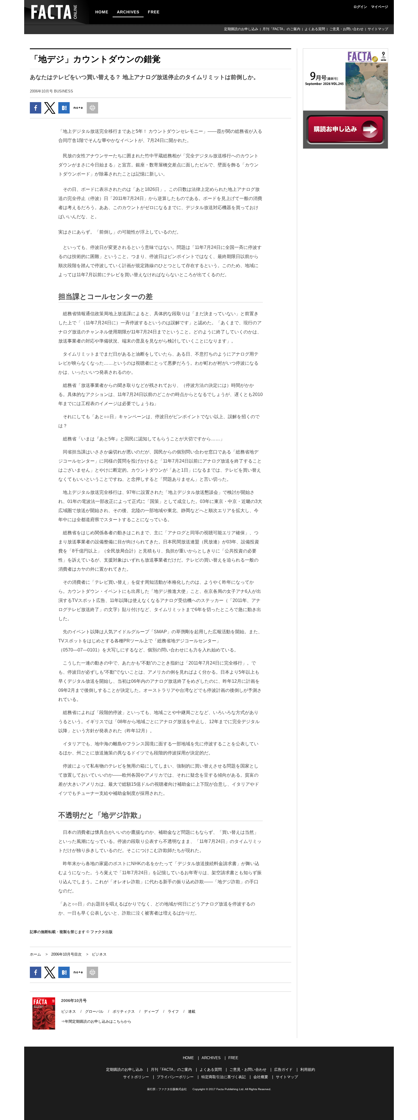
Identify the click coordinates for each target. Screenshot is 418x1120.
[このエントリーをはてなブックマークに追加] (64, 108)
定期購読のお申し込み (241, 29)
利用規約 (307, 1069)
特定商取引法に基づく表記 (223, 1077)
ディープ (151, 1011)
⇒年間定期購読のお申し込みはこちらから (96, 1021)
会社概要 (260, 1077)
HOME (101, 12)
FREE (154, 12)
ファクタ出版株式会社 (172, 1089)
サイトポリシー (136, 1077)
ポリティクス (124, 1011)
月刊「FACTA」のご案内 (281, 29)
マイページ (379, 7)
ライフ (173, 1011)
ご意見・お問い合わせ (346, 29)
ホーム (35, 954)
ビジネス (99, 954)
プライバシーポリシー (175, 1077)
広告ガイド (283, 1069)
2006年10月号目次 (66, 954)
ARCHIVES (128, 12)
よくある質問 (315, 29)
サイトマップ (378, 29)
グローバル (94, 1011)
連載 (191, 1011)
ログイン (360, 7)
